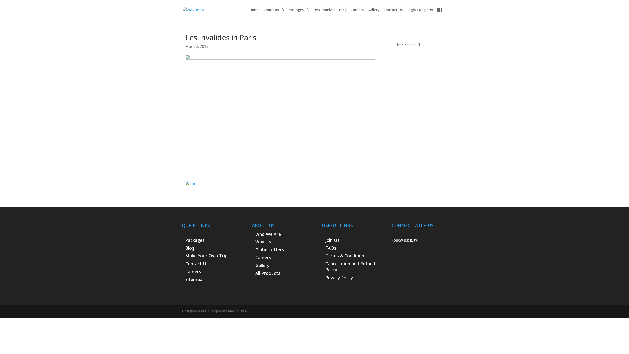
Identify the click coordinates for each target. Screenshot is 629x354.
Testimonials (324, 10)
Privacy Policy (339, 277)
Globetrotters (269, 249)
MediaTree (237, 311)
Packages (296, 10)
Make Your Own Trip (206, 256)
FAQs (330, 248)
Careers (357, 10)
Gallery (374, 10)
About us (271, 10)
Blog (343, 10)
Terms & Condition (344, 256)
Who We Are (268, 234)
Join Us (332, 240)
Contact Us (393, 10)
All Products (267, 273)
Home (254, 10)
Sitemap (193, 279)
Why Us (263, 242)
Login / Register (420, 10)
